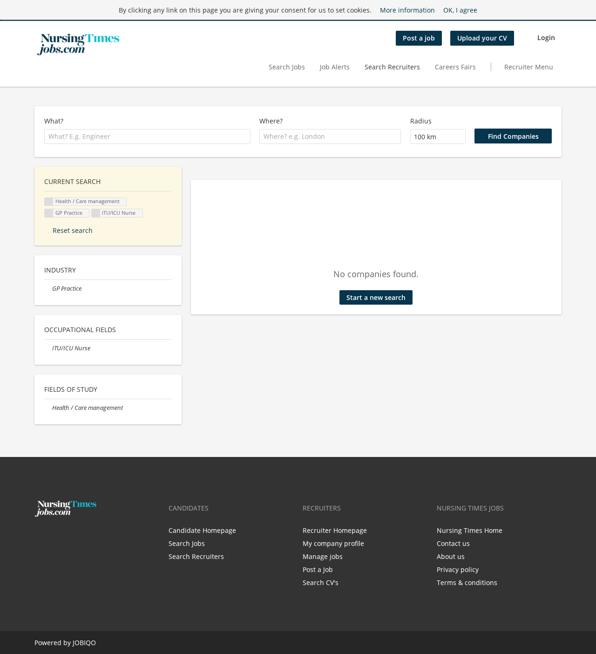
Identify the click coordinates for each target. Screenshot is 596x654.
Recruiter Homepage (335, 530)
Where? (271, 120)
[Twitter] (56, 536)
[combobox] (147, 136)
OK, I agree (460, 10)
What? (53, 120)
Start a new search (376, 297)
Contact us (453, 543)
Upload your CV (482, 38)
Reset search (73, 230)
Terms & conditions (467, 582)
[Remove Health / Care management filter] (48, 408)
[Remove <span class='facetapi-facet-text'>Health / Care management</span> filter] (49, 202)
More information (407, 10)
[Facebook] (41, 536)
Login (546, 37)
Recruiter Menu (528, 66)
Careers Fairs (455, 66)
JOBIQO (84, 642)
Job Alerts (335, 66)
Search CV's (321, 582)
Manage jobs (323, 556)
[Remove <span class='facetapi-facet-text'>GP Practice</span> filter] (49, 213)
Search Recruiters (392, 66)
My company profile (333, 543)
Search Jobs (287, 66)
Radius (421, 120)
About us (451, 556)
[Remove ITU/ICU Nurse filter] (48, 348)
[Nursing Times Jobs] (78, 45)
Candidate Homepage (202, 530)
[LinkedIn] (70, 536)
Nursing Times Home (469, 530)
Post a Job (318, 569)
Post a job (419, 38)
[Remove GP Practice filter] (48, 289)
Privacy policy (458, 569)
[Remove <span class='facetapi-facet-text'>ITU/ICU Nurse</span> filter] (96, 213)
